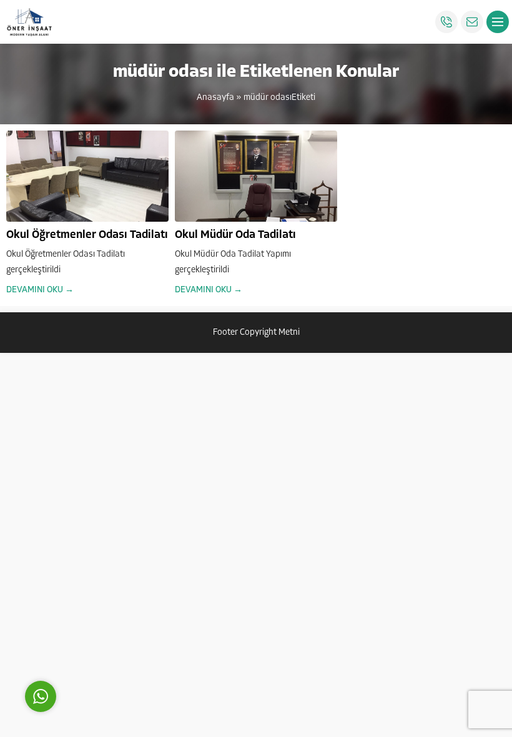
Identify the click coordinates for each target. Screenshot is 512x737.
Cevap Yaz (118, 638)
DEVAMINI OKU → (40, 290)
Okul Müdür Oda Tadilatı (235, 235)
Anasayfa (215, 97)
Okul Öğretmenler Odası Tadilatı (87, 235)
